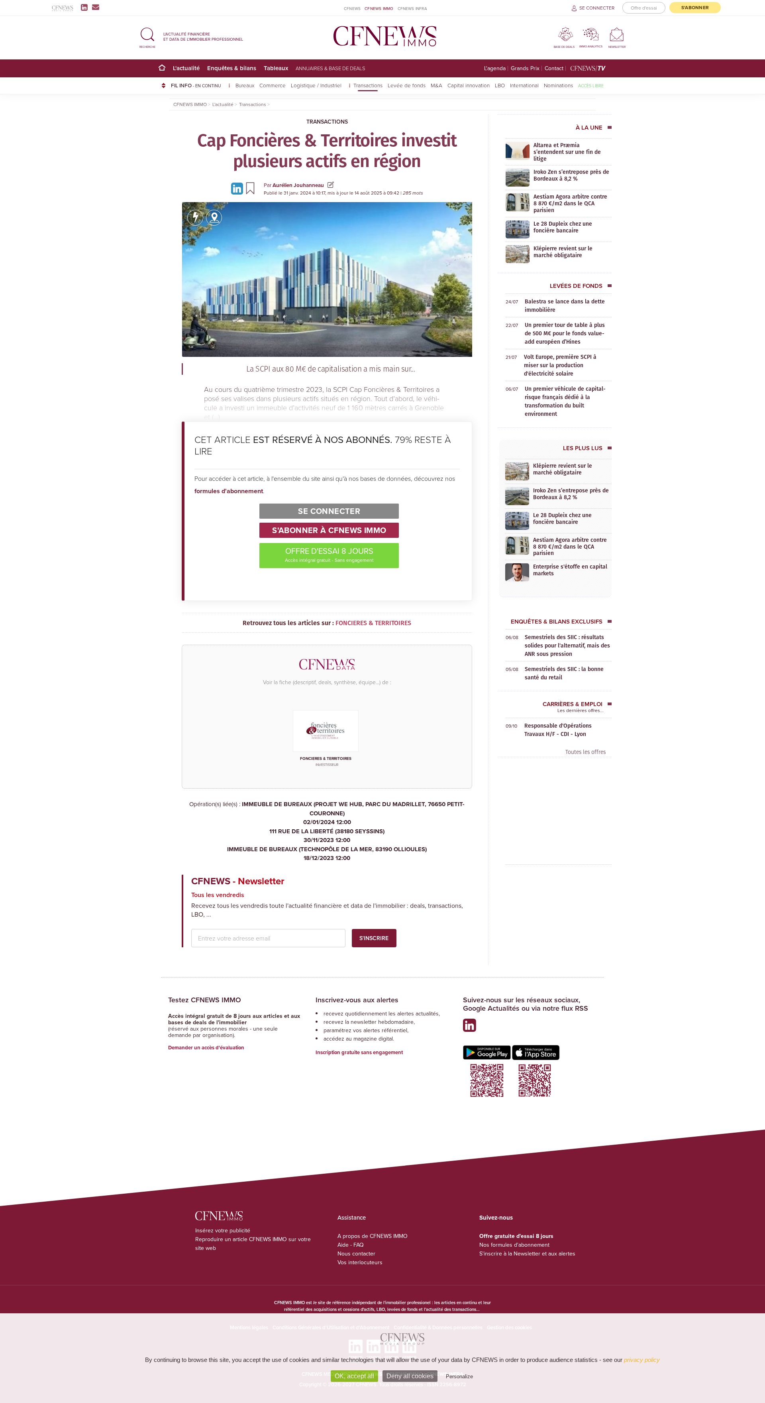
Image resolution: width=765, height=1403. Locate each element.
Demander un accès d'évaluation (206, 1047)
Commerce (272, 85)
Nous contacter (356, 1253)
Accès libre (591, 86)
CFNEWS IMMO (379, 8)
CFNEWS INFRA (412, 8)
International (524, 85)
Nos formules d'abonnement (514, 1245)
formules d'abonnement (228, 491)
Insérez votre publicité (222, 1230)
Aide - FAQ (350, 1245)
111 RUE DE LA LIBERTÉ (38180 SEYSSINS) (326, 836)
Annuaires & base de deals (330, 68)
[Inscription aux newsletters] (95, 7)
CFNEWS (352, 8)
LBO (500, 85)
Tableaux (276, 68)
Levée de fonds (407, 85)
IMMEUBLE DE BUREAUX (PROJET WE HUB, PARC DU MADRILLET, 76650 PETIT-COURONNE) (353, 813)
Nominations (558, 85)
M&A (436, 85)
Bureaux (244, 85)
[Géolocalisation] (214, 218)
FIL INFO (196, 85)
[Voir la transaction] (195, 218)
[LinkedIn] (86, 7)
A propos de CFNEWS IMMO (372, 1236)
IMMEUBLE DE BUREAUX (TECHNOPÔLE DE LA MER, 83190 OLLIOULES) (327, 854)
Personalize (459, 1376)
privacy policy (642, 1359)
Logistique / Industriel (317, 85)
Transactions (367, 85)
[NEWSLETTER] (617, 34)
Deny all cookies (410, 1376)
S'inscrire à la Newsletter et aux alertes (527, 1253)
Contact (554, 68)
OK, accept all (354, 1376)
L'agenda (495, 68)
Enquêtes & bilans (231, 68)
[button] (147, 36)
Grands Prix (525, 68)
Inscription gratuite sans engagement (359, 1052)
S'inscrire (373, 938)
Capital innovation (468, 85)
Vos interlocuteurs (359, 1262)
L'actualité (186, 68)
